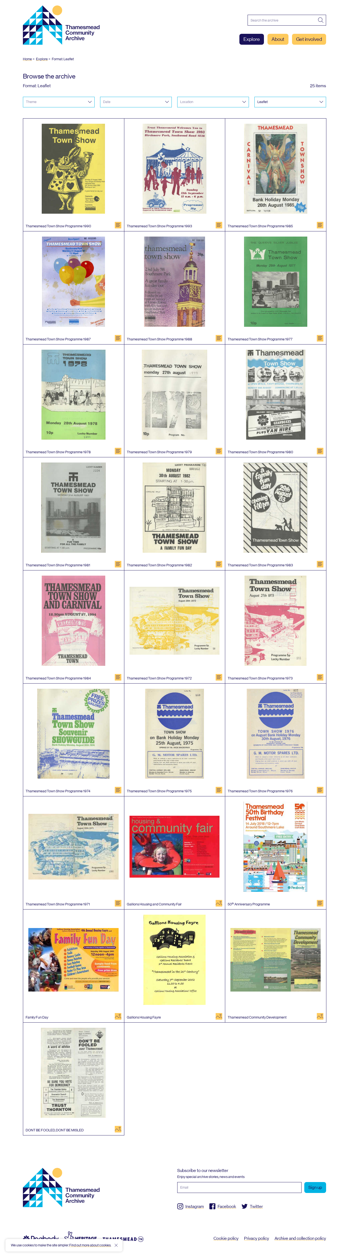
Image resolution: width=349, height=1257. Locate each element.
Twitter (256, 1206)
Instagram (194, 1206)
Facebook (227, 1206)
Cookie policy (226, 1238)
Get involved (309, 39)
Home (27, 59)
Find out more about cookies (90, 1245)
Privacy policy (256, 1238)
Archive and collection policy (300, 1238)
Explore (251, 39)
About (278, 39)
